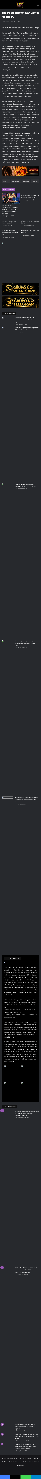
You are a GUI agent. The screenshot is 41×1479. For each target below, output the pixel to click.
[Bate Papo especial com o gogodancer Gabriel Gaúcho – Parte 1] (7, 404)
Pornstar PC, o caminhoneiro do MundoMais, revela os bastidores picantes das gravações (25, 1446)
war (35, 181)
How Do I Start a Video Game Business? (9, 222)
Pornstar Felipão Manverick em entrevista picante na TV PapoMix (25, 485)
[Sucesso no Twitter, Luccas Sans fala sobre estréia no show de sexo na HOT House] (7, 1437)
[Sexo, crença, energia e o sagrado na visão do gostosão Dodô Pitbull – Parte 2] (7, 717)
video (26, 181)
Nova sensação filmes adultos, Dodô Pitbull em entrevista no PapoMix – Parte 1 (26, 799)
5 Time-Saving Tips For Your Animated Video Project (30, 196)
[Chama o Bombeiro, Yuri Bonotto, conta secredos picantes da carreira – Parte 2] (7, 320)
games (16, 181)
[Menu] (38, 5)
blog (6, 181)
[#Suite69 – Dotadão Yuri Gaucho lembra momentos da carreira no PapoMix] (7, 1427)
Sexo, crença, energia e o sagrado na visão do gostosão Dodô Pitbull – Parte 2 (26, 643)
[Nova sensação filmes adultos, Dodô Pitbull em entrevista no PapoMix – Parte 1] (7, 874)
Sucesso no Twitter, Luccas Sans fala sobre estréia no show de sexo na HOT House (27, 1436)
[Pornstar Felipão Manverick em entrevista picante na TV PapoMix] (7, 560)
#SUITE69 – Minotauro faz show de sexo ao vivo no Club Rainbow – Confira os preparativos (26, 1269)
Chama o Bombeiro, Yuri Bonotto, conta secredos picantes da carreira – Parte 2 (27, 319)
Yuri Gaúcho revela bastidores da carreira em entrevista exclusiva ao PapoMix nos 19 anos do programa (10, 209)
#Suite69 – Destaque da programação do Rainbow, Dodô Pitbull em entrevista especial (27, 1113)
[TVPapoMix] (20, 4)
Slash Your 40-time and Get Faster (30, 222)
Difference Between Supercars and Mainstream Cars (10, 232)
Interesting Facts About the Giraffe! (30, 231)
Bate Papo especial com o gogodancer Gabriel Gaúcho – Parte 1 (27, 328)
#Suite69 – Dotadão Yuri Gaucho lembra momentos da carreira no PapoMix (25, 1426)
